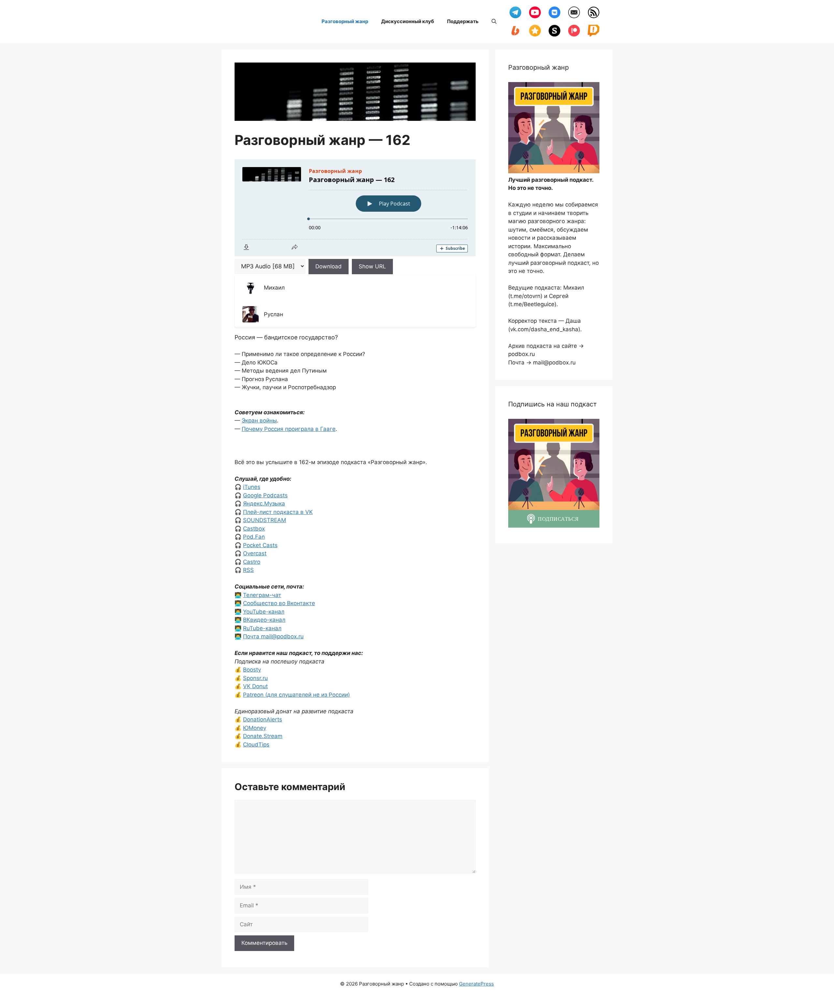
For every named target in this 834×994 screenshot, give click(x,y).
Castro (251, 562)
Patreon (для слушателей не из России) (296, 694)
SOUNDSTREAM (264, 520)
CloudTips (256, 744)
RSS (248, 570)
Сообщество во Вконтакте (279, 603)
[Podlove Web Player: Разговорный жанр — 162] (355, 207)
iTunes (251, 487)
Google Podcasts (265, 495)
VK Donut (255, 686)
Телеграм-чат (262, 595)
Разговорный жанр (345, 21)
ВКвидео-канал (264, 620)
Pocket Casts (260, 545)
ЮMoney (254, 728)
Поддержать (463, 21)
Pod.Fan (254, 536)
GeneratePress (476, 984)
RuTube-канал (262, 628)
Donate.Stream (262, 736)
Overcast (254, 553)
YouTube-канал (263, 611)
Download (328, 266)
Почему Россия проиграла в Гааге (289, 429)
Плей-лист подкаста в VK (278, 512)
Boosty (252, 669)
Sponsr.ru (255, 678)
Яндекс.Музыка (264, 503)
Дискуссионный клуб (407, 21)
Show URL (372, 266)
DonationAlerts (262, 719)
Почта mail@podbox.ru (273, 636)
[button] (494, 21)
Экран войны (259, 420)
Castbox (254, 528)
